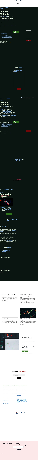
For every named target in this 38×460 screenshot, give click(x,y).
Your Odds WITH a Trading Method (6, 124)
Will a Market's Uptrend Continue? (6, 36)
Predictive (3, 207)
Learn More (25, 351)
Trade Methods (5, 270)
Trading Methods (13, 25)
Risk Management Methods (20, 398)
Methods (2, 19)
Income (9, 111)
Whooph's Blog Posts (3, 42)
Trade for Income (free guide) (8, 444)
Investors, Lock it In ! (5, 269)
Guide (8, 211)
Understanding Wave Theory (5, 125)
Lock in (7, 110)
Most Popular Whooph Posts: (4, 41)
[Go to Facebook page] (25, 445)
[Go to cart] (36, 4)
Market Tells (5, 18)
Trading (6, 209)
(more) (27, 347)
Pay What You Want (18, 68)
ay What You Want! (10, 189)
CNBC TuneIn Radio (6, 403)
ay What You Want (21, 0)
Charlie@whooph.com (6, 387)
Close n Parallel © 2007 (4, 35)
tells (10, 208)
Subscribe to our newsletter (7, 443)
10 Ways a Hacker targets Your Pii (6, 37)
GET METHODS (19, 179)
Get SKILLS (28, 40)
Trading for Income (5, 25)
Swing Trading (5, 111)
